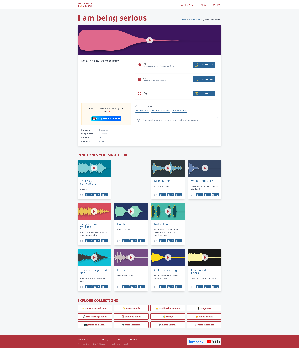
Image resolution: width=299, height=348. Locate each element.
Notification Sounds (160, 110)
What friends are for (204, 180)
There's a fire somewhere (88, 182)
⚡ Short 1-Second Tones (95, 308)
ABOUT (204, 5)
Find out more (195, 120)
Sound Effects (142, 110)
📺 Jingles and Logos (94, 324)
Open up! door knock (200, 271)
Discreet (122, 270)
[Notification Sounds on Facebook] (196, 341)
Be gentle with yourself (90, 225)
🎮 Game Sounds (167, 324)
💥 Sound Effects (204, 316)
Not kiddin (161, 224)
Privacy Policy (102, 339)
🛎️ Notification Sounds (168, 308)
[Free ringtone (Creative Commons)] (81, 195)
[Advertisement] (106, 82)
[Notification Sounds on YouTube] (213, 341)
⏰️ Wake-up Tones (131, 316)
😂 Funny (168, 316)
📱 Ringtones (204, 308)
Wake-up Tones (195, 19)
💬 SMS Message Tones (95, 316)
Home (183, 19)
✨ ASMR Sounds (131, 308)
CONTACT (217, 5)
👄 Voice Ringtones (204, 324)
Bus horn (123, 224)
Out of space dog (165, 270)
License (133, 339)
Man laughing (163, 180)
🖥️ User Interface (131, 324)
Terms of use (83, 339)
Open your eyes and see (93, 271)
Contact (119, 339)
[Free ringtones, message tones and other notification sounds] (85, 5)
